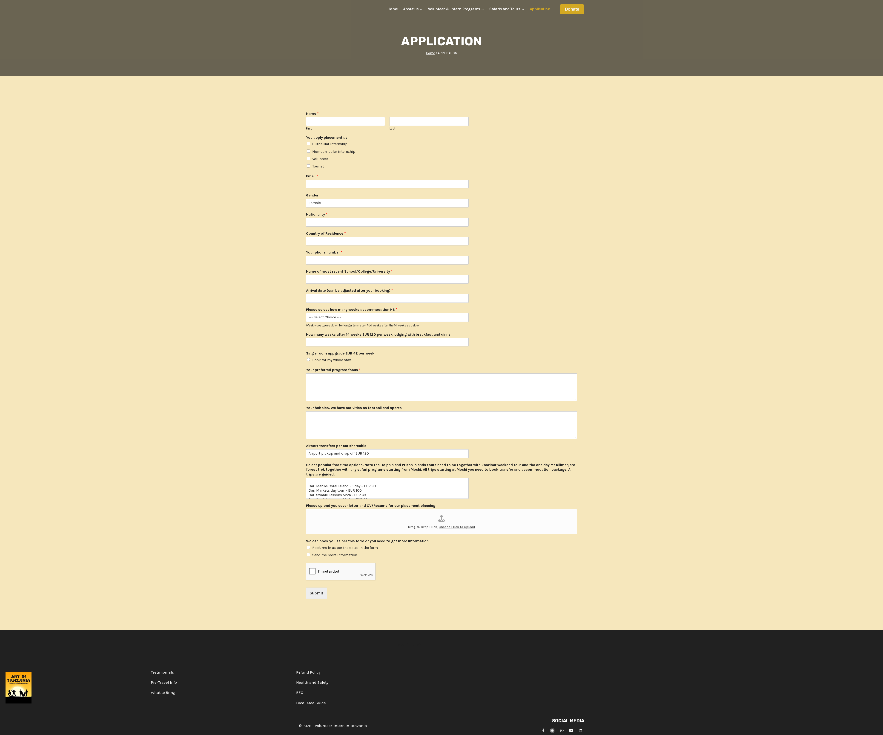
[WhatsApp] (562, 730)
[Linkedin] (580, 730)
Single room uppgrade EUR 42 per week (340, 353)
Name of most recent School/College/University (349, 271)
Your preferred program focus (333, 370)
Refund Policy (308, 672)
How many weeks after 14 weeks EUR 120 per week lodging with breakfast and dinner (379, 334)
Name (312, 113)
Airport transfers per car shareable (336, 446)
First (309, 128)
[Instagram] (552, 730)
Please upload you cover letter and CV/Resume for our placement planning (370, 505)
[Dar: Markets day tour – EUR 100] (387, 490)
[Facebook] (543, 730)
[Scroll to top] (875, 728)
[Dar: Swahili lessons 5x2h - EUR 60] (387, 495)
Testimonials (162, 672)
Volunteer (320, 159)
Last (392, 128)
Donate (572, 9)
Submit (316, 593)
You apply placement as (326, 137)
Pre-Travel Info (164, 682)
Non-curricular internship (333, 151)
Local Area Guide (311, 702)
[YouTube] (571, 730)
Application (540, 9)
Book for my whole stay (331, 360)
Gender (312, 195)
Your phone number (324, 252)
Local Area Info (409, 644)
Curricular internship (329, 144)
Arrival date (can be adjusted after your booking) (349, 290)
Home (392, 9)
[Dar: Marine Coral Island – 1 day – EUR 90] (387, 486)
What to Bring (163, 692)
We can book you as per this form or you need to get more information (367, 541)
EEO (299, 692)
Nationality (316, 214)
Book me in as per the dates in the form (345, 547)
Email (312, 176)
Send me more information (334, 555)
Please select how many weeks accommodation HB (351, 309)
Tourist (318, 166)
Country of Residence (326, 233)
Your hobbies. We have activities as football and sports (354, 408)
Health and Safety (312, 682)
